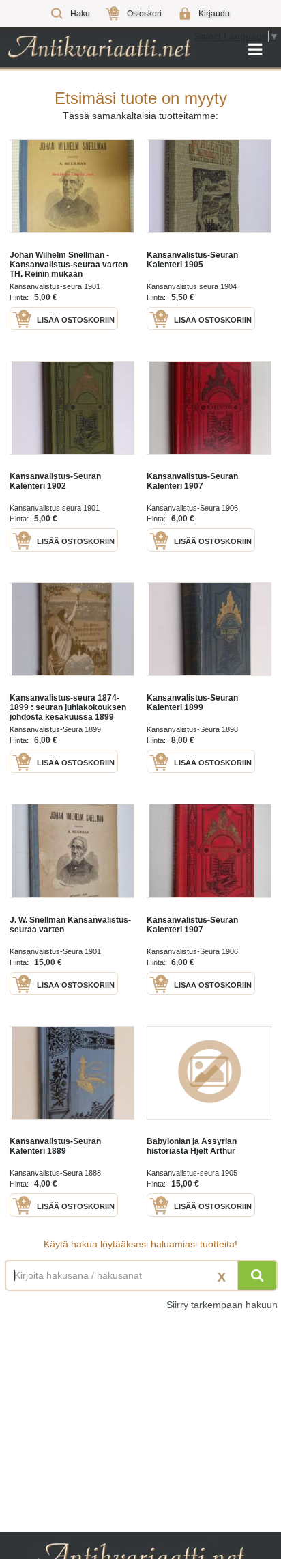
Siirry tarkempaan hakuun (222, 1304)
